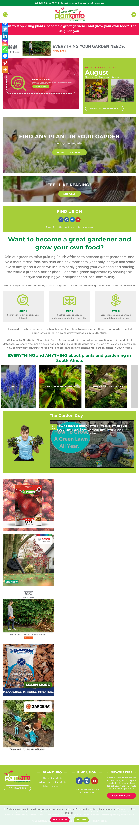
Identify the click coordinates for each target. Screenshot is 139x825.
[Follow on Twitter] (72, 219)
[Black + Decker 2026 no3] (28, 614)
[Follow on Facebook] (61, 219)
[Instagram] (5, 42)
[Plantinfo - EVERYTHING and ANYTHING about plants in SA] (69, 14)
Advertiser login (52, 786)
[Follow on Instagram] (66, 219)
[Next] (130, 93)
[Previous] (89, 93)
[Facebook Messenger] (5, 56)
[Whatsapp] (5, 49)
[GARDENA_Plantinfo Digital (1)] (28, 725)
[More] (5, 69)
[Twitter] (5, 29)
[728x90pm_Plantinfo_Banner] (64, 48)
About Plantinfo (52, 778)
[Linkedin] (5, 35)
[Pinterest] (5, 62)
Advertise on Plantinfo (52, 782)
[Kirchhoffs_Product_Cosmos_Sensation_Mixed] (28, 504)
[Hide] (3, 76)
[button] (5, 14)
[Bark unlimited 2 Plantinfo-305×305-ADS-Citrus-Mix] (28, 669)
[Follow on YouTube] (78, 219)
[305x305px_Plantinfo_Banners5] (28, 559)
